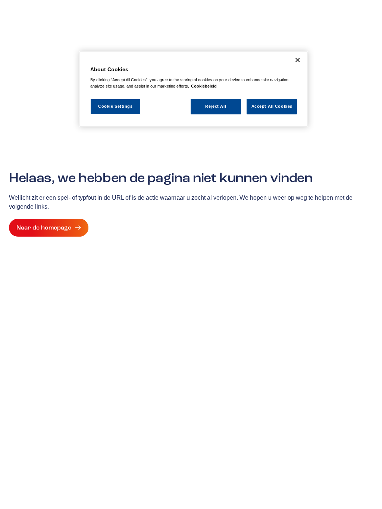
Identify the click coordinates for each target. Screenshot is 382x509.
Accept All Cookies (271, 106)
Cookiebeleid (204, 86)
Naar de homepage (43, 227)
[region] (193, 89)
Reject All (215, 106)
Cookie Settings (115, 106)
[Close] (297, 60)
